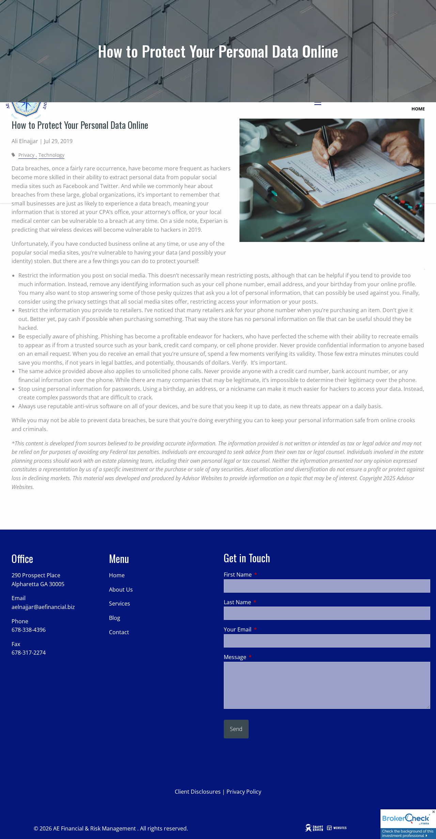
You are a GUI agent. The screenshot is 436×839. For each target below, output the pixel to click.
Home (418, 109)
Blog (114, 618)
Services (119, 603)
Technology (51, 155)
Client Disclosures (198, 791)
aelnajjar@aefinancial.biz (43, 607)
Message (262, 657)
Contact (119, 632)
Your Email (265, 629)
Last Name (265, 602)
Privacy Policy (244, 791)
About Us (121, 589)
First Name (265, 574)
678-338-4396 (29, 630)
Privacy (26, 155)
